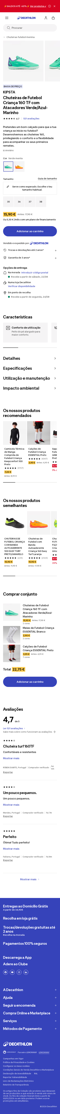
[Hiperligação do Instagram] (19, 972)
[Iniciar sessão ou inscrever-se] (46, 18)
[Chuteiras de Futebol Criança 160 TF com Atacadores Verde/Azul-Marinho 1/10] (23, 61)
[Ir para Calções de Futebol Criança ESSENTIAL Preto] (11, 653)
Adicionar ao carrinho (30, 231)
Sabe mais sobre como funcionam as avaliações (27, 732)
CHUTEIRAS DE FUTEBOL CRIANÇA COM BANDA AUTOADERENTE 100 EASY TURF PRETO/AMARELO (14, 546)
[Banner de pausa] (49, 6)
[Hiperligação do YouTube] (12, 972)
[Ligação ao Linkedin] (25, 972)
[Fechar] (54, 6)
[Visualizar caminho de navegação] (4, 37)
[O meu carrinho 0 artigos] (53, 18)
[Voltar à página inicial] (26, 17)
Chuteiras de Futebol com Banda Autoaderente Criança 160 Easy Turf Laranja (37, 546)
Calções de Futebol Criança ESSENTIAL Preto (37, 451)
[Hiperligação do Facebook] (5, 972)
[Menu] (6, 18)
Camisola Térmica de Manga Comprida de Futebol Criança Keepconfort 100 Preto (14, 456)
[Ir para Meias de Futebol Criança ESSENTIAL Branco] (11, 634)
